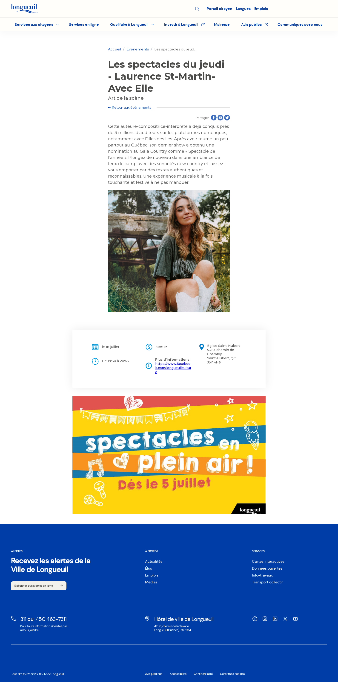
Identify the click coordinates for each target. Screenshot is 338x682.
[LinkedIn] (275, 619)
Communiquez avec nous (300, 24)
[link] (114, 49)
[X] (285, 619)
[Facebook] (255, 619)
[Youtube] (295, 619)
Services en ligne (84, 24)
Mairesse (222, 24)
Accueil (114, 49)
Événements (137, 49)
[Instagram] (265, 618)
